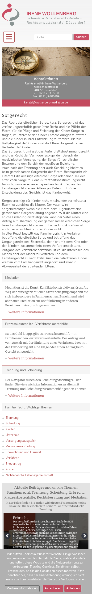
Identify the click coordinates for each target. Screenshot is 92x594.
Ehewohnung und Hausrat (23, 452)
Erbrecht (20, 518)
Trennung (12, 418)
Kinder (10, 429)
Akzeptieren (53, 588)
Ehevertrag (13, 464)
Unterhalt (12, 435)
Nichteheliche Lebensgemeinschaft (29, 475)
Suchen (81, 37)
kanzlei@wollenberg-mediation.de (46, 102)
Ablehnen (72, 588)
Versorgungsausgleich (21, 441)
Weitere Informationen (26, 312)
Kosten (10, 469)
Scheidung (13, 423)
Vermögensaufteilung (20, 446)
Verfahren (12, 458)
